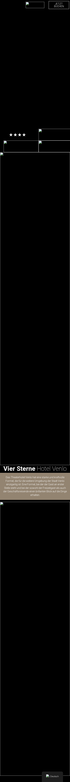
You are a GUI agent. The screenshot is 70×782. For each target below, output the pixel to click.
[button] (4, 5)
